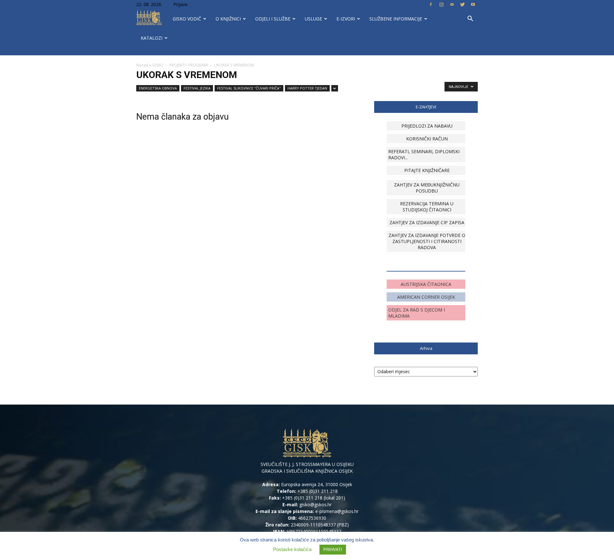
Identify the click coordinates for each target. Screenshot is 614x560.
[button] (470, 19)
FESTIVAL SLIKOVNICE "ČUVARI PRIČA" (249, 88)
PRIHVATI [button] (332, 549)
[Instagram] (441, 4)
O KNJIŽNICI (228, 19)
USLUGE (313, 19)
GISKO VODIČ (187, 19)
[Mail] (452, 4)
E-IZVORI (345, 19)
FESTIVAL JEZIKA (197, 88)
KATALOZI (151, 38)
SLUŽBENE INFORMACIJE (395, 19)
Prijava (180, 4)
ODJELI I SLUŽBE (272, 19)
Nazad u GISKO (149, 65)
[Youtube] (473, 4)
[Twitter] (462, 4)
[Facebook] (431, 4)
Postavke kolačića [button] (292, 549)
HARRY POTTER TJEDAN (307, 88)
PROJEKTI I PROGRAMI (188, 65)
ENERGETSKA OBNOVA (158, 88)
